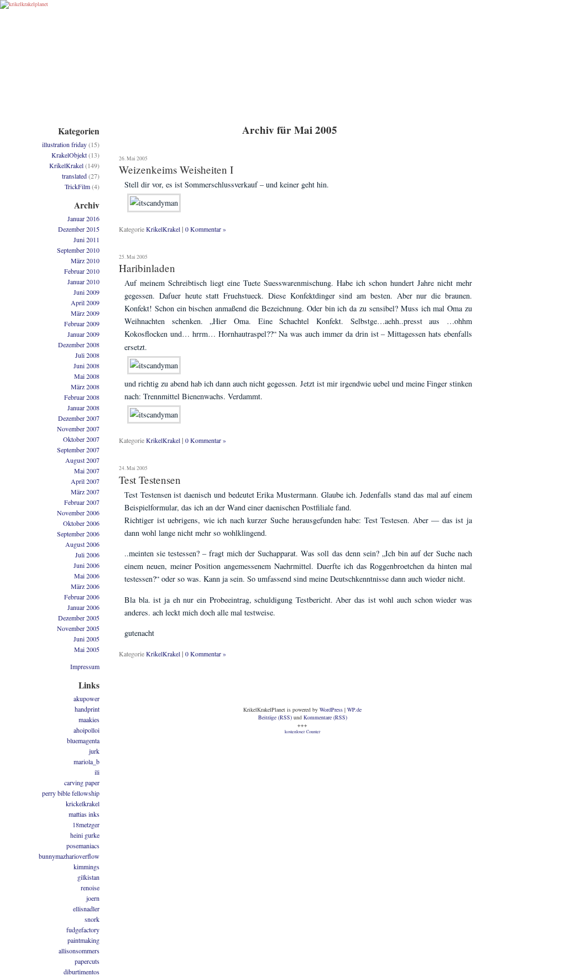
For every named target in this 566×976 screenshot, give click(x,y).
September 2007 (78, 449)
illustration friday (64, 144)
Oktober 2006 (81, 523)
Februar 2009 (81, 323)
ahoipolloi (86, 730)
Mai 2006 (86, 575)
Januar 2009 (83, 334)
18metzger (85, 824)
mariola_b (86, 761)
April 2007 (85, 481)
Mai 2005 (86, 649)
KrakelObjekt (69, 154)
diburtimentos (81, 971)
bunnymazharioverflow (69, 856)
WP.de (354, 709)
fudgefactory (82, 929)
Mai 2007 (86, 470)
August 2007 (82, 460)
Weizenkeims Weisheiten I (176, 169)
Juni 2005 (86, 638)
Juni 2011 (86, 239)
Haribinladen (147, 268)
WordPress (331, 709)
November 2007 (78, 428)
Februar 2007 (81, 502)
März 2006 (85, 586)
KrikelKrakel (163, 229)
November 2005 (78, 628)
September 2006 (78, 533)
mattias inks (84, 814)
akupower (86, 698)
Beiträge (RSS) (275, 717)
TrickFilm (77, 186)
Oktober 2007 (81, 439)
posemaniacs (82, 845)
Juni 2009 (86, 292)
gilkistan (88, 877)
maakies (88, 719)
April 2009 (85, 302)
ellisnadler (86, 908)
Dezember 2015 (78, 229)
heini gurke (84, 835)
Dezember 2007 (78, 418)
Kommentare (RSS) (325, 717)
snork (92, 919)
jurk (94, 751)
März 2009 (85, 313)
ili (97, 772)
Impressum (84, 666)
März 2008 (85, 386)
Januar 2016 (83, 218)
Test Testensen (150, 480)
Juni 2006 (86, 565)
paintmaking (83, 940)
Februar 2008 (81, 397)
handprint (87, 708)
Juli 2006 (87, 554)
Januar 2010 (83, 281)
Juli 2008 (87, 355)
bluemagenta (83, 740)
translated (74, 175)
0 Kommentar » (205, 229)
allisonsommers (79, 950)
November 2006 (78, 512)
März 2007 (85, 491)
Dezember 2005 (78, 617)
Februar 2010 (81, 271)
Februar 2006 (81, 596)
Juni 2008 (86, 365)
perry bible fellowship (70, 793)
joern (92, 898)
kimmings (86, 866)
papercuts (87, 961)
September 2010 (78, 250)
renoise (90, 887)
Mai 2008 (86, 376)
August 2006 (82, 544)
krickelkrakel (82, 803)
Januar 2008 (83, 407)
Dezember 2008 (78, 344)
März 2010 (85, 260)
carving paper (81, 782)
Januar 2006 (83, 607)
